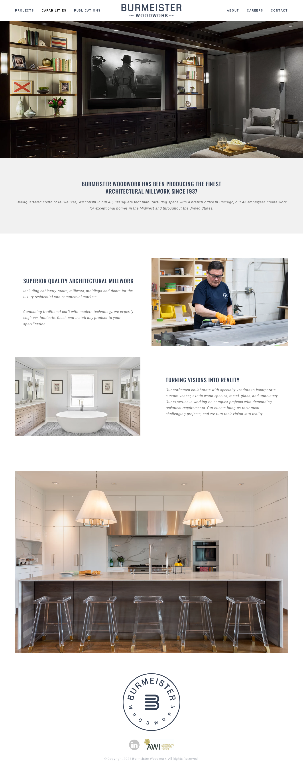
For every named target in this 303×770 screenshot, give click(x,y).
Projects (24, 10)
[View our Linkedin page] (134, 745)
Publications (87, 10)
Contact (279, 10)
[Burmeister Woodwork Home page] (152, 10)
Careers (255, 10)
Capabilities (54, 10)
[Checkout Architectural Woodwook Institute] (159, 748)
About (233, 10)
